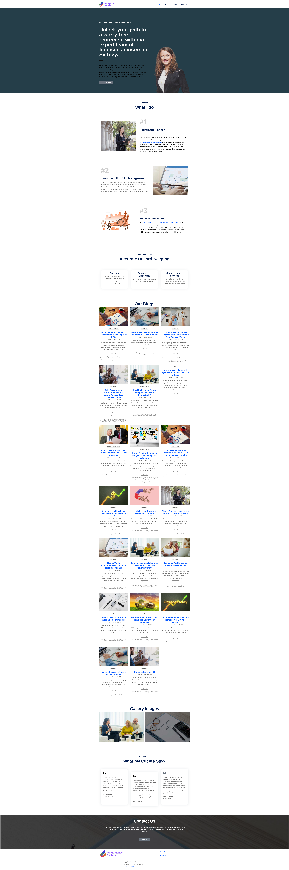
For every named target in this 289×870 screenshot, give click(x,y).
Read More (113, 353)
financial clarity (175, 356)
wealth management (119, 421)
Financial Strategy (112, 357)
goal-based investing (174, 357)
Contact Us (183, 4)
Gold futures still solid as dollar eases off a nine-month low (113, 513)
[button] (101, 727)
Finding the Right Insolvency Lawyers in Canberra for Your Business (113, 452)
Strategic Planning (113, 360)
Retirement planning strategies (144, 481)
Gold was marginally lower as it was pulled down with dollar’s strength (144, 565)
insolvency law (117, 474)
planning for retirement (152, 414)
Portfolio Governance (121, 357)
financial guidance (114, 419)
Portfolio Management (113, 328)
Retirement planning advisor (141, 479)
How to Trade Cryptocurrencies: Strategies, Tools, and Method (113, 565)
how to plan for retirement (136, 478)
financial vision (165, 357)
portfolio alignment (183, 359)
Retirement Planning (144, 386)
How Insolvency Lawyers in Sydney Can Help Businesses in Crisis (175, 372)
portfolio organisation (166, 360)
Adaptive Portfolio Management (110, 356)
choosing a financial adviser (139, 352)
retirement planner (178, 476)
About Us (168, 4)
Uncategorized (175, 366)
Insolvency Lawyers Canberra (113, 446)
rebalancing (183, 360)
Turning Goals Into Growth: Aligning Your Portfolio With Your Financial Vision (175, 334)
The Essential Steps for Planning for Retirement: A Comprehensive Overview (175, 452)
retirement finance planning (139, 415)
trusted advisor (111, 421)
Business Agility (103, 357)
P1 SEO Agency (128, 866)
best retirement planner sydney (139, 414)
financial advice (149, 352)
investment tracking (167, 359)
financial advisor (105, 419)
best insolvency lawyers (107, 474)
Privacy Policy (168, 851)
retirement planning (122, 420)
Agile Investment (121, 356)
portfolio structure (176, 360)
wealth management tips (177, 361)
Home (160, 4)
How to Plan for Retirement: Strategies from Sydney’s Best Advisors (144, 455)
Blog (175, 4)
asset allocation (168, 356)
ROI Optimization (122, 359)
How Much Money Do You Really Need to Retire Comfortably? (144, 392)
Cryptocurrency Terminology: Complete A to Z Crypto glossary (175, 619)
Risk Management (114, 359)
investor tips (175, 359)
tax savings (105, 421)
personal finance (113, 420)
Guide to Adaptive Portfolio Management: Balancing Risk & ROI (113, 334)
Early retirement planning (152, 477)
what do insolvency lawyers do (117, 476)
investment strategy (183, 357)
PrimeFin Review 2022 (144, 672)
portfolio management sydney (115, 533)
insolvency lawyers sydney (115, 476)
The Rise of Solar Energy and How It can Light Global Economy (144, 619)
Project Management (104, 359)
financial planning (139, 353)
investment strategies (105, 420)
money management (148, 353)
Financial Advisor (144, 328)
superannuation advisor (151, 415)
